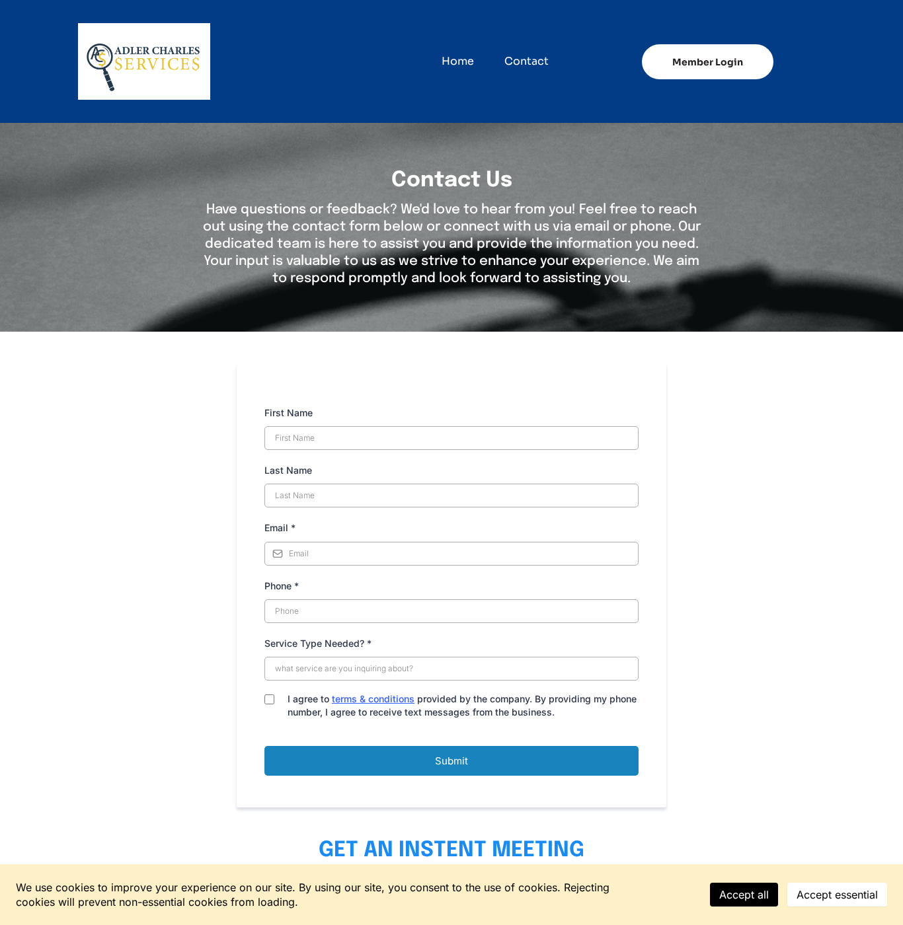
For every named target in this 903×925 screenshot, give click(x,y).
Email (279, 527)
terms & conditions (373, 698)
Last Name (288, 470)
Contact (526, 61)
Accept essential (837, 894)
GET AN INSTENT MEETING (451, 851)
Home (458, 61)
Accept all (744, 894)
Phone (281, 585)
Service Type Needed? (318, 643)
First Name (288, 412)
